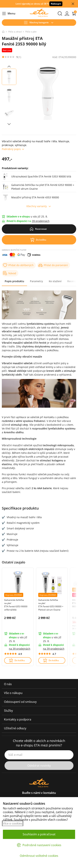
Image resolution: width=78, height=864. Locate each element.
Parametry (36, 281)
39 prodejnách (41, 221)
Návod (12, 273)
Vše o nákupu (13, 693)
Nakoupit (56, 3)
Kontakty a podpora (17, 719)
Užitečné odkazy (15, 728)
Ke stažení (55, 281)
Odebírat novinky (39, 766)
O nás (8, 684)
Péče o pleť (30, 31)
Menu (8, 14)
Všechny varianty (36, 206)
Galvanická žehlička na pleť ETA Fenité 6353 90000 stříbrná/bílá (15, 604)
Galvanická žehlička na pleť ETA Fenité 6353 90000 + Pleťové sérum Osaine (50, 604)
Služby (8, 711)
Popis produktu (14, 281)
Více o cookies (12, 823)
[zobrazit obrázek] (9, 66)
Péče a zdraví (15, 31)
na (19, 648)
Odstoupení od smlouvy (20, 702)
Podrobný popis (11, 149)
